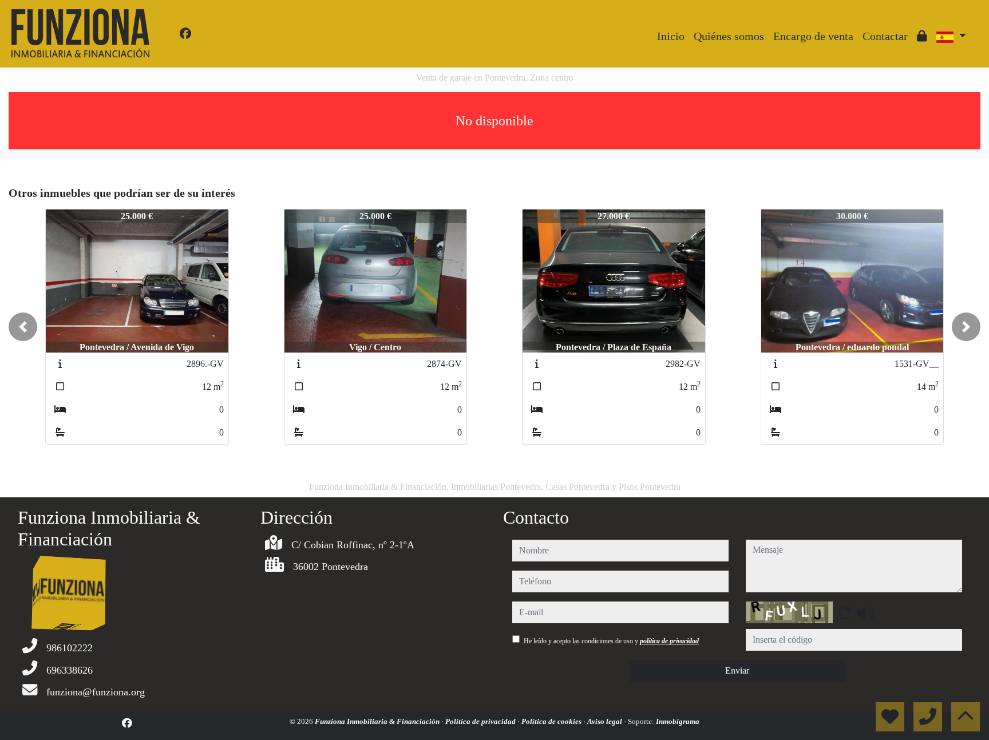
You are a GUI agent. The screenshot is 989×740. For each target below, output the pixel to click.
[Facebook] (185, 33)
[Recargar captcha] (844, 613)
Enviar (737, 670)
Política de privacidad (481, 721)
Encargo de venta (813, 36)
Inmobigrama (677, 721)
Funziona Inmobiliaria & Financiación (378, 721)
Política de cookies (552, 721)
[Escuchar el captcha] (866, 613)
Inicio (671, 36)
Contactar (885, 36)
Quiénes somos (729, 36)
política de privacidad (669, 641)
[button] (23, 326)
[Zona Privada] (922, 36)
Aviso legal (605, 721)
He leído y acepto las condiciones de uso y (611, 641)
